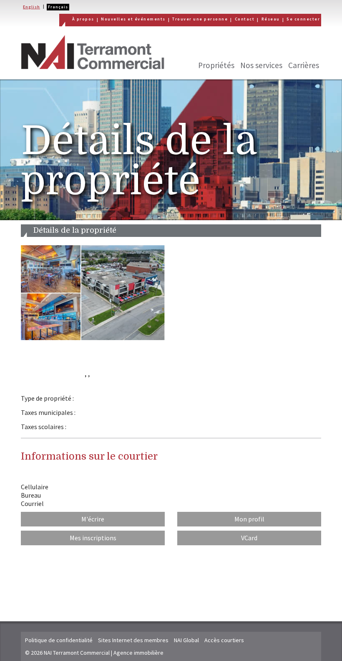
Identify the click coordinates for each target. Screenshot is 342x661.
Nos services (261, 65)
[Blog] (312, 45)
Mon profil (249, 519)
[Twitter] (254, 45)
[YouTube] (293, 45)
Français (58, 7)
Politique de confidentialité (59, 640)
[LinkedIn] (273, 45)
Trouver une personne (200, 19)
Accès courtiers (224, 640)
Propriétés (216, 65)
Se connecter (303, 19)
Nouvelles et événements (133, 19)
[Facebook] (234, 45)
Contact (245, 19)
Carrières (303, 65)
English (31, 7)
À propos (83, 19)
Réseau (271, 19)
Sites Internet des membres (133, 640)
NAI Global (186, 640)
